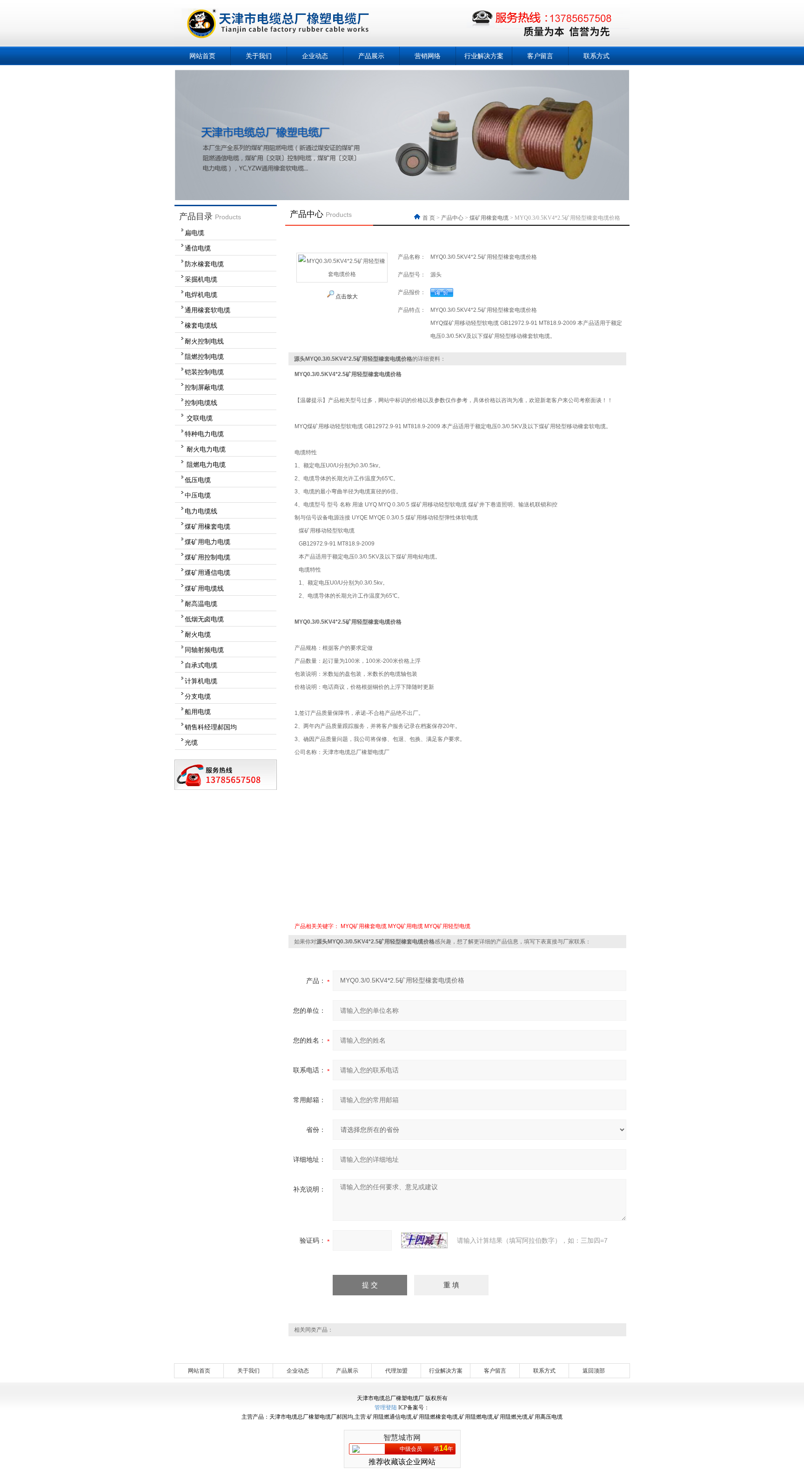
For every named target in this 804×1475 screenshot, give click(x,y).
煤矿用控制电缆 (207, 557)
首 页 (429, 218)
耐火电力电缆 (205, 449)
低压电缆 (198, 480)
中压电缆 (198, 495)
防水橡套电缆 (204, 264)
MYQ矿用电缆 (405, 926)
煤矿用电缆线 (204, 588)
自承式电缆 (201, 665)
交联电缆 (199, 418)
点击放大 (346, 296)
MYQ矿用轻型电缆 (447, 926)
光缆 (191, 742)
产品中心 (452, 218)
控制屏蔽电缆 (204, 387)
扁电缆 (194, 232)
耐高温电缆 (201, 603)
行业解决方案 (483, 56)
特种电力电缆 (204, 434)
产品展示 (371, 56)
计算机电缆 (201, 681)
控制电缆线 (201, 402)
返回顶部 (594, 1370)
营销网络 (428, 56)
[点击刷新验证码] (424, 1240)
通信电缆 (198, 248)
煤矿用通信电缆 (207, 572)
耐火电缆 (198, 634)
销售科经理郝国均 (211, 727)
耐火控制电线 (204, 341)
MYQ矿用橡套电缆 (364, 926)
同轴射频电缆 (204, 649)
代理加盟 (396, 1370)
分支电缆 (198, 696)
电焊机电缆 (201, 294)
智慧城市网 (402, 1437)
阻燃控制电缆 (204, 356)
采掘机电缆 (201, 279)
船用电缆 (198, 711)
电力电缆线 (201, 511)
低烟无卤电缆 (204, 619)
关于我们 (259, 56)
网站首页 (202, 56)
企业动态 (315, 56)
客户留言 (540, 56)
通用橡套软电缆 (207, 310)
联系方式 (596, 56)
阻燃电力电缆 (205, 464)
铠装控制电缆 (204, 372)
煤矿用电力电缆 (207, 542)
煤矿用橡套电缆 (207, 526)
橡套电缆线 (201, 325)
